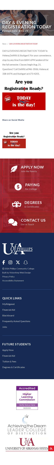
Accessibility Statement (13, 280)
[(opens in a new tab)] (27, 444)
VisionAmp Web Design (20, 272)
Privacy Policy (8, 276)
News (4, 44)
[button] (51, 448)
